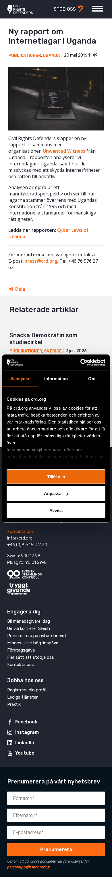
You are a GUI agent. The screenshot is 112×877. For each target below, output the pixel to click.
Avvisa (56, 510)
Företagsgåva (21, 650)
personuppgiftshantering (28, 866)
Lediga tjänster (22, 697)
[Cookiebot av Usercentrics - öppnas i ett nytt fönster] (80, 362)
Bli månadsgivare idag (28, 621)
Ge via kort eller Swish (28, 628)
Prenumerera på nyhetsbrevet (36, 635)
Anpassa (52, 493)
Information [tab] (56, 378)
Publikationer (24, 55)
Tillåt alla (56, 476)
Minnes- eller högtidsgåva (32, 642)
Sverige (53, 351)
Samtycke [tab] (20, 378)
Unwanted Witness (64, 151)
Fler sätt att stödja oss (30, 657)
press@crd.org (40, 261)
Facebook (26, 722)
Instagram (27, 732)
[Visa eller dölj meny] (97, 8)
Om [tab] (91, 378)
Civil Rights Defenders (20, 9)
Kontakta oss (20, 531)
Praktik (14, 704)
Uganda (51, 55)
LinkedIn (24, 742)
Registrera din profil (26, 690)
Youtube (24, 753)
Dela (20, 289)
